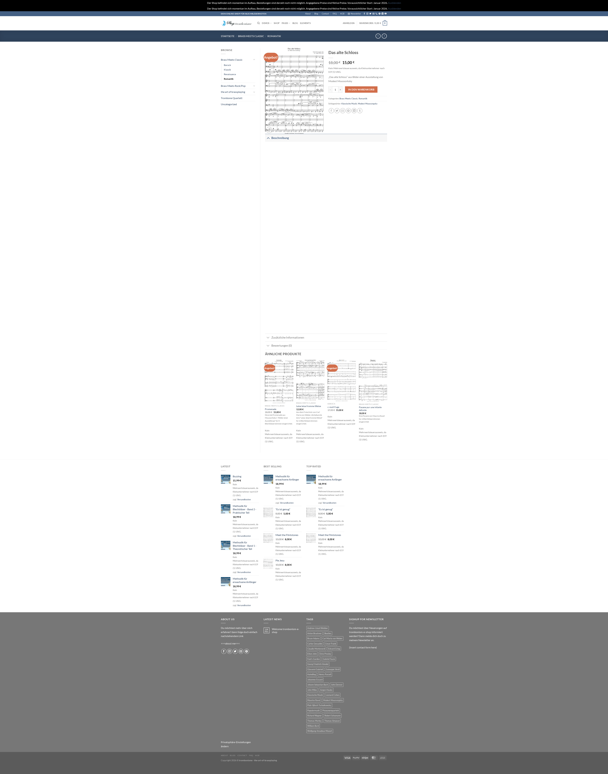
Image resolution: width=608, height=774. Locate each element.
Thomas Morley (314, 721)
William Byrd (313, 726)
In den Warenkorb (361, 89)
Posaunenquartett (331, 710)
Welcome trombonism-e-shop (285, 630)
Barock (227, 65)
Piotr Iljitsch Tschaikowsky (319, 705)
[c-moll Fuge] (342, 380)
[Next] (387, 403)
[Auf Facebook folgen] (364, 14)
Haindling (311, 674)
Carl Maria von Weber (332, 638)
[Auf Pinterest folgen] (379, 14)
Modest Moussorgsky (367, 103)
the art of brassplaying (233, 91)
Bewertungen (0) (281, 345)
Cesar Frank (330, 643)
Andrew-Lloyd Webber (317, 628)
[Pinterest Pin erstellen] (348, 110)
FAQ (335, 13)
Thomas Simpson (332, 721)
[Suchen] (258, 23)
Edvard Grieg (334, 648)
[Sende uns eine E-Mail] (373, 14)
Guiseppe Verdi (333, 669)
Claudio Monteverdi (316, 648)
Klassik (227, 69)
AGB (342, 13)
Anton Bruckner (314, 633)
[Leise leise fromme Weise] (310, 380)
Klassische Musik (349, 103)
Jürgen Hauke (326, 690)
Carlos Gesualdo (314, 643)
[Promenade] (279, 381)
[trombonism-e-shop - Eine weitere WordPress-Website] (237, 23)
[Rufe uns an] (376, 14)
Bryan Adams (313, 638)
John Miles (312, 690)
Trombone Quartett (231, 97)
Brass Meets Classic (251, 36)
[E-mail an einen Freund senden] (342, 110)
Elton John (312, 653)
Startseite (227, 36)
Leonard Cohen (332, 695)
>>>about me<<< (230, 643)
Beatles (327, 633)
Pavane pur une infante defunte (370, 409)
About (308, 13)
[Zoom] (269, 130)
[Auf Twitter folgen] (370, 14)
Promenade (270, 409)
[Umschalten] (254, 60)
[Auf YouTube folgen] (385, 14)
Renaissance (230, 74)
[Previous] (265, 403)
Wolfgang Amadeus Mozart (319, 731)
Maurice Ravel (313, 700)
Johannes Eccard (315, 679)
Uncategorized (229, 104)
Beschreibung (280, 138)
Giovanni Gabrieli (315, 669)
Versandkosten (244, 499)
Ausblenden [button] (394, 2)
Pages (285, 23)
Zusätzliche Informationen (287, 337)
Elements (305, 23)
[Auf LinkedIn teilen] (354, 110)
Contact (325, 13)
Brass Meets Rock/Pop (233, 85)
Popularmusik (313, 710)
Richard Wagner (314, 715)
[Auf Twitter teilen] (337, 110)
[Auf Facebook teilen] (331, 110)
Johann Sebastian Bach (317, 684)
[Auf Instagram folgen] (367, 14)
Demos (265, 23)
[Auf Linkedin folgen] (382, 14)
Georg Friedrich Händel (317, 664)
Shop (276, 23)
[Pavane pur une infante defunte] (373, 380)
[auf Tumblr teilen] (359, 110)
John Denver (336, 684)
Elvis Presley (325, 653)
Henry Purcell (325, 674)
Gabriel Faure (329, 659)
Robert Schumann (333, 715)
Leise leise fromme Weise (308, 406)
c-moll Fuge (333, 407)
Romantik (274, 36)
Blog (316, 13)
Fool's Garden (313, 659)
